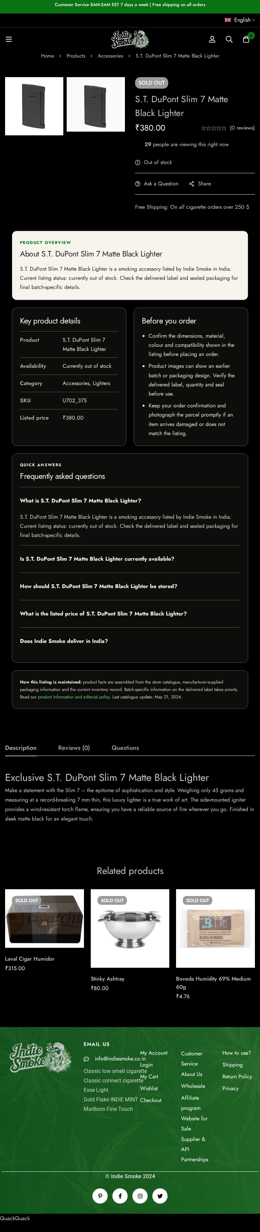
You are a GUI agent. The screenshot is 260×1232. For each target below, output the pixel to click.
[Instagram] (140, 1196)
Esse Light (96, 1090)
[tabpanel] (130, 805)
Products (76, 56)
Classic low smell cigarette (115, 1071)
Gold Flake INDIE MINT (111, 1099)
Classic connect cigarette (113, 1080)
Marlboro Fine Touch (108, 1109)
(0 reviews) (242, 128)
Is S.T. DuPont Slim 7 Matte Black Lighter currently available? (97, 559)
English (242, 20)
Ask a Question (161, 183)
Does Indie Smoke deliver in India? (64, 641)
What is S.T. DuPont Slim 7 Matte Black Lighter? (80, 501)
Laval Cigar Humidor (30, 959)
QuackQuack (15, 1218)
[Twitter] (160, 1196)
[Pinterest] (100, 1196)
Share (204, 183)
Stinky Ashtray (108, 979)
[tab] (21, 748)
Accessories (110, 56)
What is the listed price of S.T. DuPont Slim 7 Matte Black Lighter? (103, 614)
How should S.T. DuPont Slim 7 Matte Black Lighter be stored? (98, 586)
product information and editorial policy (74, 697)
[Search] (229, 39)
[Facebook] (120, 1196)
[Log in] (212, 39)
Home (47, 56)
